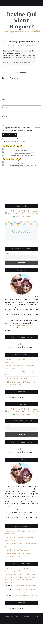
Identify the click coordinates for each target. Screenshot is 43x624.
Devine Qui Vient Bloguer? (21, 20)
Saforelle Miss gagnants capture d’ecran (21, 41)
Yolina (12, 46)
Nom (4, 99)
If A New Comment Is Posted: (12, 139)
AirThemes (35, 616)
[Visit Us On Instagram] (21, 216)
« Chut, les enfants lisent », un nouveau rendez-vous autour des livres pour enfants (21, 579)
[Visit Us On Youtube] (30, 213)
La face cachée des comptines (25, 586)
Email (7, 253)
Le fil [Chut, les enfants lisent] (17, 378)
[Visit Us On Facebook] (29, 211)
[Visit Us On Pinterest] (13, 213)
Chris (6, 596)
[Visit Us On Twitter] (13, 211)
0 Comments (31, 46)
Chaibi (7, 568)
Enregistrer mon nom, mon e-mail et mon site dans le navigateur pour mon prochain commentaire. (21, 129)
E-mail (5, 108)
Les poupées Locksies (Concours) (25, 596)
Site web (5, 116)
